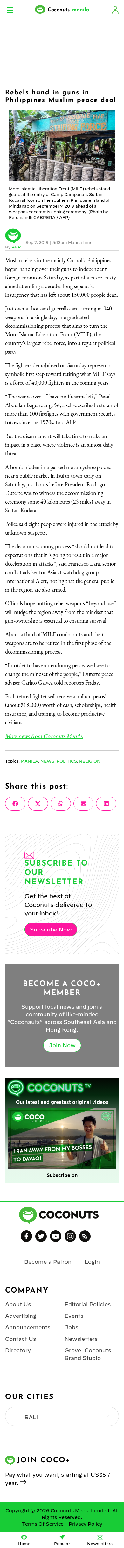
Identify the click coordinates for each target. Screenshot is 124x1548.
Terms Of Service (43, 1524)
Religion (89, 761)
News (47, 761)
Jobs (71, 1327)
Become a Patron (48, 1262)
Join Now (62, 1045)
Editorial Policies (88, 1304)
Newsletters (81, 1339)
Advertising (20, 1316)
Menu (10, 10)
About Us (18, 1304)
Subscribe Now (51, 929)
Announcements (27, 1327)
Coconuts (68, 9)
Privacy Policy (85, 1524)
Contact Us (20, 1339)
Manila (29, 761)
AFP (16, 247)
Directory (18, 1350)
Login (115, 10)
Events (74, 1316)
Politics (67, 761)
